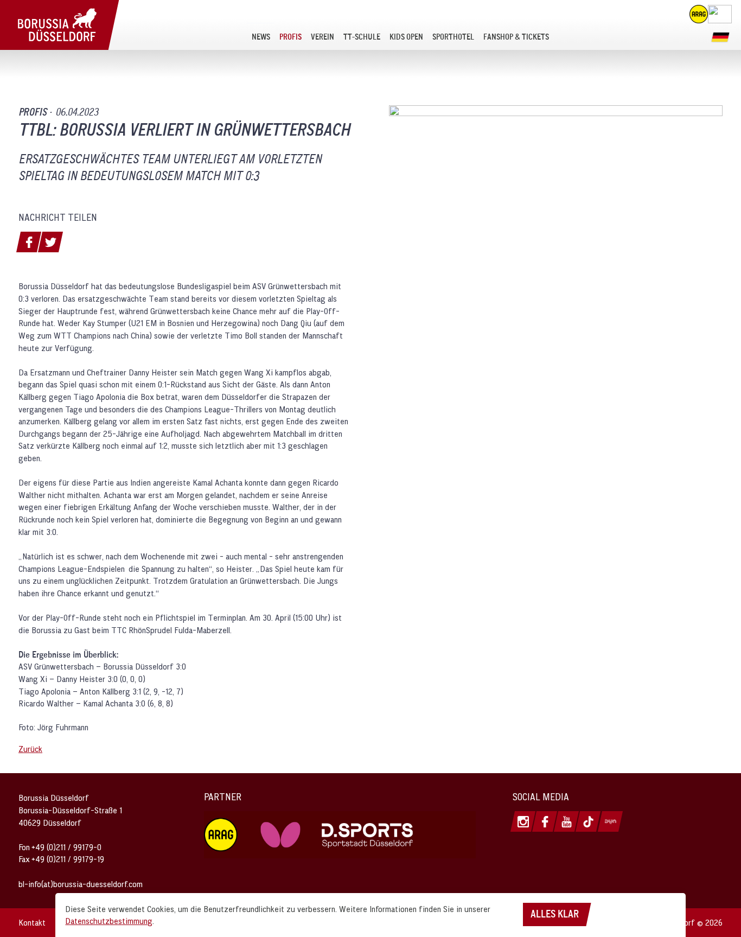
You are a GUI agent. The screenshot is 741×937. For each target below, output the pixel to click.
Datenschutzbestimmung (108, 920)
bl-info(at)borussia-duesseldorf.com (80, 883)
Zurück (30, 748)
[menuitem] (260, 36)
